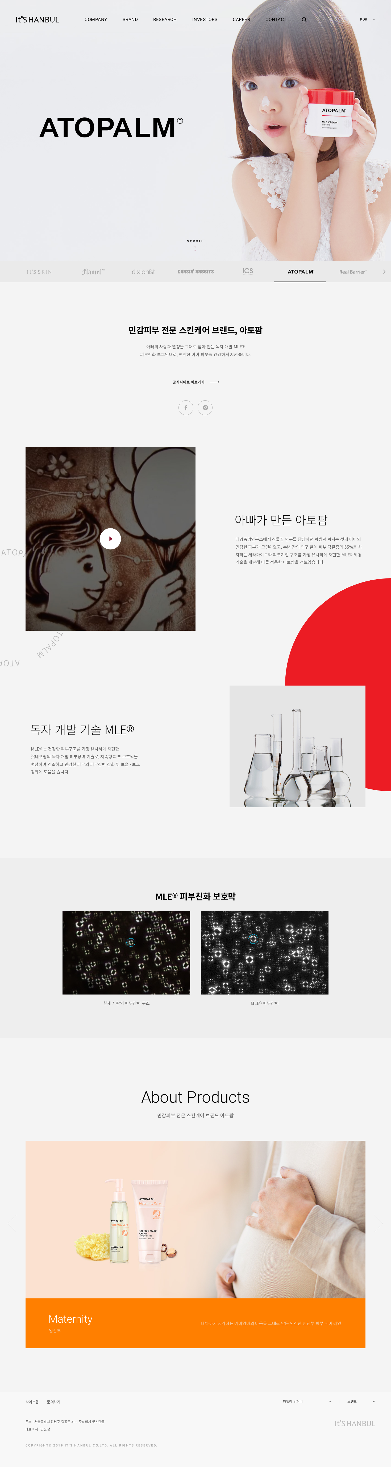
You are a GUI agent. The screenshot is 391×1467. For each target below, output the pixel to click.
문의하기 (53, 1401)
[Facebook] (186, 408)
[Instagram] (205, 408)
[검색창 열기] (304, 14)
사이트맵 (32, 1401)
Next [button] (384, 271)
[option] (39, 271)
